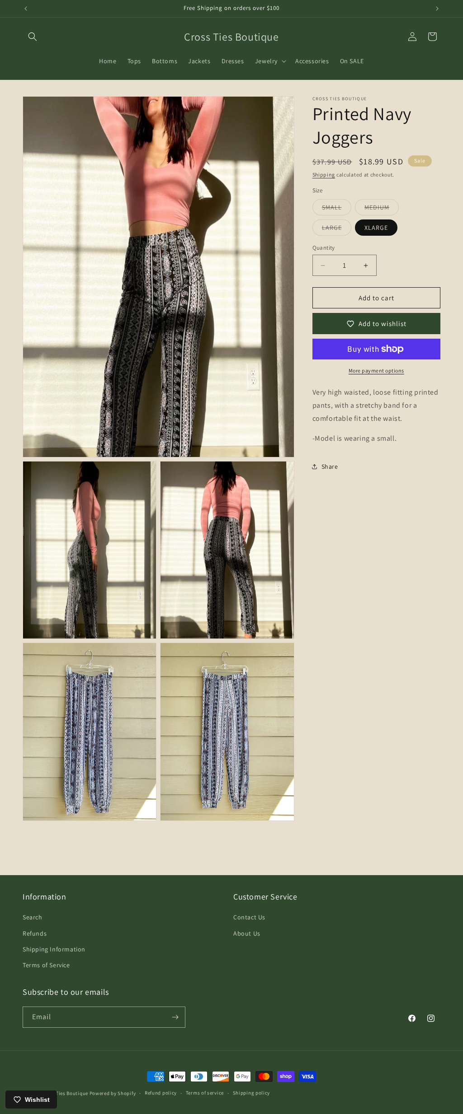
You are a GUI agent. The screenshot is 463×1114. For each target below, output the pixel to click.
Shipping (323, 174)
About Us (246, 933)
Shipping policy (251, 1093)
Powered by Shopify (113, 1093)
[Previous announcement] (26, 8)
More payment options (376, 370)
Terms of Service (46, 965)
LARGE (336, 229)
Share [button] (329, 466)
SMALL (336, 209)
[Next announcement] (437, 8)
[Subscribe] (175, 1017)
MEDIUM (381, 209)
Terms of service (205, 1093)
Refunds (35, 933)
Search (33, 917)
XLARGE (376, 228)
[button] (33, 37)
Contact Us (249, 917)
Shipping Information (54, 949)
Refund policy (161, 1093)
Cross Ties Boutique (64, 1093)
